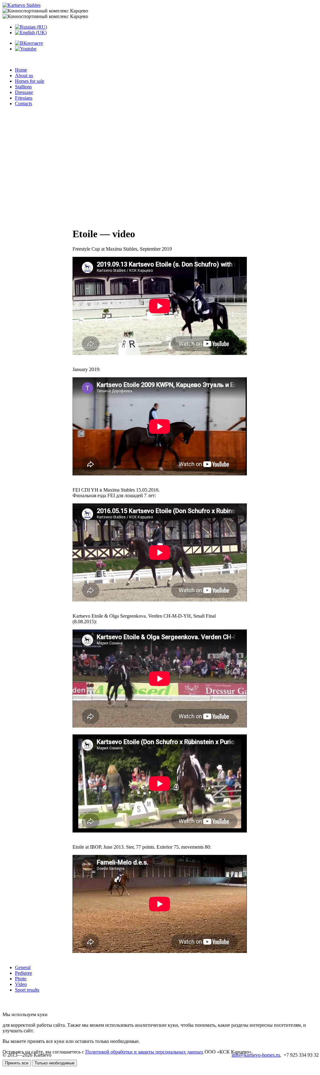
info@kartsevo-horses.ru (256, 1055)
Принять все (16, 1063)
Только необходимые (54, 1063)
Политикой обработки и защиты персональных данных (144, 1051)
